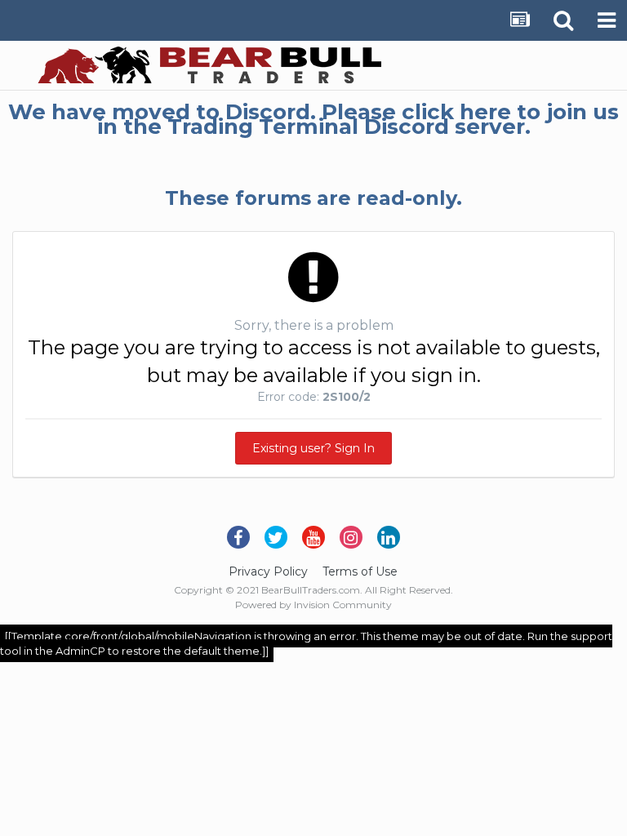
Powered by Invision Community (313, 604)
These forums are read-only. (313, 198)
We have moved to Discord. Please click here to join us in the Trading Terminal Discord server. (313, 119)
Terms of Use (360, 571)
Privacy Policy (268, 571)
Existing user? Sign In (313, 448)
